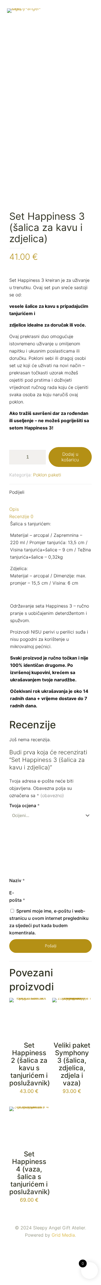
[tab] (50, 509)
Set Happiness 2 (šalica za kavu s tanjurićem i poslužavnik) (29, 1064)
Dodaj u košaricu (70, 456)
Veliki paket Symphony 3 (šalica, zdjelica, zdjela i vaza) (72, 1064)
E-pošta (17, 896)
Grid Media (63, 1235)
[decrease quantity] (15, 457)
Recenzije (21, 516)
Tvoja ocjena (24, 805)
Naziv (17, 880)
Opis (14, 509)
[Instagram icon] (53, 1245)
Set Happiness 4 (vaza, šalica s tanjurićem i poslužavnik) (29, 1173)
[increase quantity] (39, 457)
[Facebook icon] (47, 1245)
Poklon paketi (47, 475)
